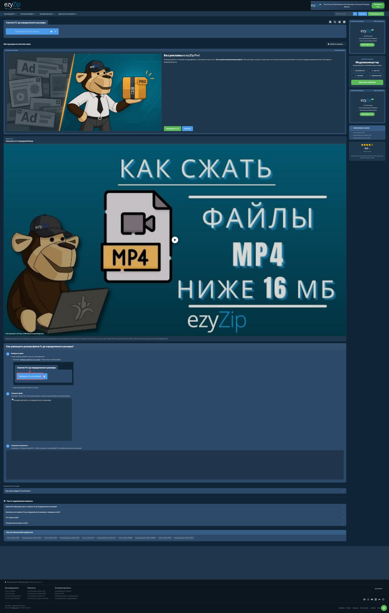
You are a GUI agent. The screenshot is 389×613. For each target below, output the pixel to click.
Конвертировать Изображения (66, 596)
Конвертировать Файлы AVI (106, 538)
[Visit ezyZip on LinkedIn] (376, 599)
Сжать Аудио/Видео (12, 598)
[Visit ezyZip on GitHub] (383, 599)
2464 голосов (367, 151)
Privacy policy (364, 608)
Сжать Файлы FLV (359, 132)
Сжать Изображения (13, 596)
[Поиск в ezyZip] (355, 14)
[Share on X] (335, 22)
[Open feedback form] (384, 608)
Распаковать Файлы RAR (36, 593)
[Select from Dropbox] (51, 31)
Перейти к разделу (336, 44)
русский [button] (378, 588)
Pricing (349, 608)
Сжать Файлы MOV (50, 538)
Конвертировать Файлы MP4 (31, 538)
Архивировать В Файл (63, 591)
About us (355, 608)
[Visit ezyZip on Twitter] (368, 599)
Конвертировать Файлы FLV (362, 135)
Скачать (362, 14)
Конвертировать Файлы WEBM (145, 538)
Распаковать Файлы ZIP (36, 591)
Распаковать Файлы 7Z (36, 596)
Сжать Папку (10, 593)
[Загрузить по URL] (55, 31)
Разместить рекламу (12, 50)
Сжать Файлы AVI (88, 538)
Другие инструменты (67, 14)
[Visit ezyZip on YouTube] (372, 599)
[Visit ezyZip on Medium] (379, 599)
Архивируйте (9, 14)
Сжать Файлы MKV (165, 538)
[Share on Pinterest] (340, 22)
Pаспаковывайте (27, 14)
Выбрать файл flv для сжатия (30, 359)
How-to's (380, 608)
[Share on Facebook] (330, 22)
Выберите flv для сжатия (27, 31)
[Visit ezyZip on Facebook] (364, 599)
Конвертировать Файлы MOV (69, 538)
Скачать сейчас (367, 82)
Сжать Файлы (10, 591)
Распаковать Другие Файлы (37, 598)
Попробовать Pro (376, 14)
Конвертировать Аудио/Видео (66, 598)
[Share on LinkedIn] (344, 22)
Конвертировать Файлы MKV (183, 538)
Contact (373, 608)
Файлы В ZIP (59, 593)
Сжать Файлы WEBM (125, 538)
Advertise (342, 608)
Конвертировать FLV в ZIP (361, 138)
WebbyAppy (15, 608)
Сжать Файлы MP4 (13, 538)
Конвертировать (46, 14)
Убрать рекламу (339, 50)
